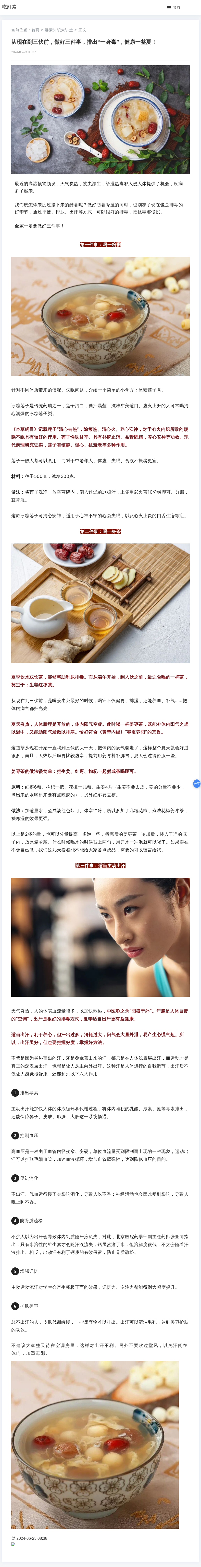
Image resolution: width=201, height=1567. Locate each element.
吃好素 (9, 6)
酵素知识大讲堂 (59, 30)
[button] (173, 7)
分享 (197, 783)
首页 (36, 30)
